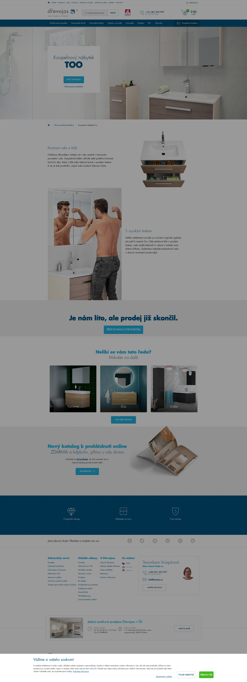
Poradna (61, 3)
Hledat (113, 13)
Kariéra (111, 3)
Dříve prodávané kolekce (64, 125)
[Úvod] (49, 125)
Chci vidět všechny (123, 419)
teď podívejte (82, 459)
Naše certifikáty (106, 570)
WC (149, 23)
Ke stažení (82, 581)
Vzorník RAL (83, 592)
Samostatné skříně (78, 23)
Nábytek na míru (100, 3)
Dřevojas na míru (84, 573)
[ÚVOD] (49, 3)
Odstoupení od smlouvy (57, 570)
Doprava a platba (86, 3)
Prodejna (81, 577)
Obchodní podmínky (56, 566)
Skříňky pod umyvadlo (58, 23)
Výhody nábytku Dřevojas (110, 566)
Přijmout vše (206, 674)
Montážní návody (85, 570)
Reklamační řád (54, 573)
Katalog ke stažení (85, 588)
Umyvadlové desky (96, 23)
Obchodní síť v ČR (85, 566)
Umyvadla (130, 23)
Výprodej (158, 23)
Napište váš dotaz (154, 587)
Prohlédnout (86, 471)
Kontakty (119, 3)
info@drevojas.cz (155, 579)
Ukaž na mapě (184, 629)
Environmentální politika (87, 599)
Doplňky (141, 23)
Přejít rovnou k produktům (74, 86)
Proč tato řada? (74, 79)
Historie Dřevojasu (107, 562)
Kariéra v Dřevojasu (108, 577)
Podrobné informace (81, 671)
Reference (104, 573)
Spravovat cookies (164, 676)
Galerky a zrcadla (115, 23)
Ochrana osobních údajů (57, 581)
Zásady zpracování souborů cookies (62, 584)
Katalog (75, 3)
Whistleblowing (84, 596)
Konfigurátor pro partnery (88, 584)
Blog (68, 3)
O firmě (54, 3)
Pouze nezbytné (186, 674)
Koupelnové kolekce (189, 23)
